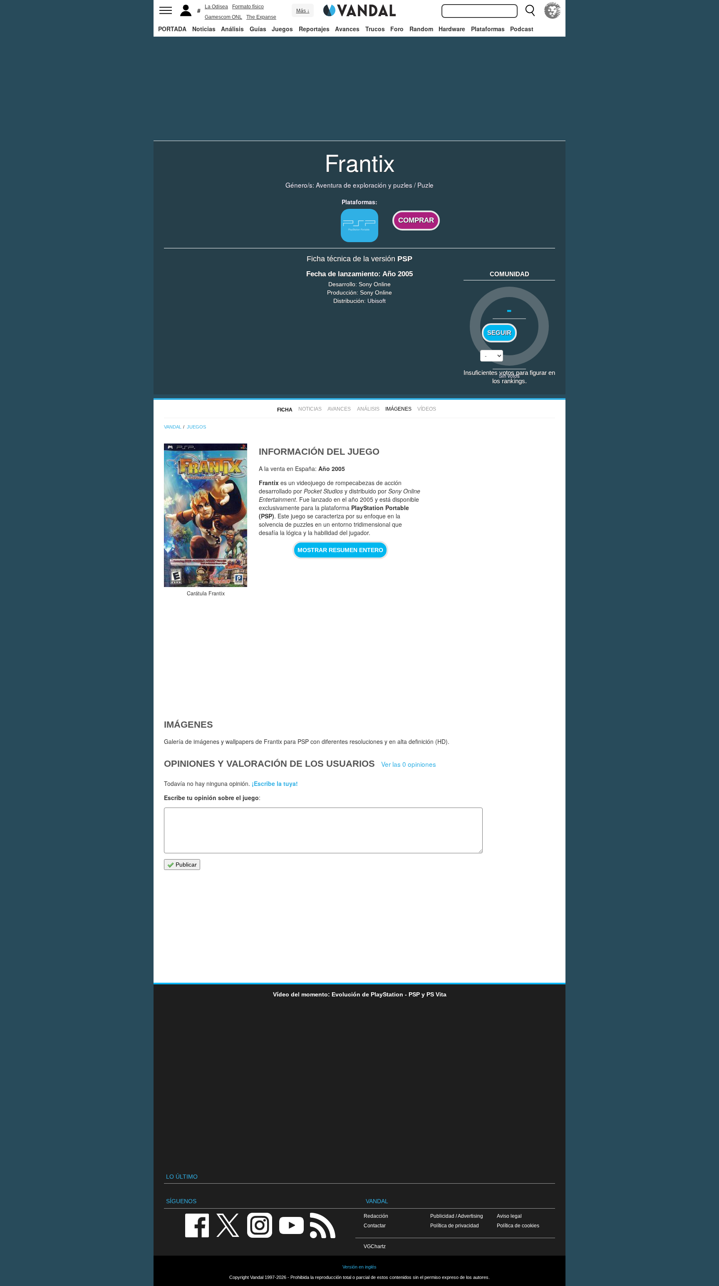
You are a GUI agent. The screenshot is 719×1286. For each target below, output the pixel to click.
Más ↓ (303, 11)
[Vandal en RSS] (322, 1224)
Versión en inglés (359, 1266)
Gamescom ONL (223, 17)
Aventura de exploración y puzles (364, 184)
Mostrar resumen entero (340, 550)
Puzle (425, 184)
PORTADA (172, 29)
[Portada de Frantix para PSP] (205, 515)
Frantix (360, 161)
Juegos (282, 29)
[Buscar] (530, 10)
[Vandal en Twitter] (228, 1224)
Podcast (521, 29)
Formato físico (248, 7)
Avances (347, 29)
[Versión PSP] (359, 225)
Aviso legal (509, 1216)
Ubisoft (376, 300)
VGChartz (375, 1246)
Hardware (452, 29)
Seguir (499, 333)
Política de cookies (518, 1225)
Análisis (232, 29)
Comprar (416, 220)
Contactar (375, 1225)
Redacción (376, 1216)
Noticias (204, 29)
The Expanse (261, 17)
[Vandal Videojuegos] (359, 9)
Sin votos (509, 375)
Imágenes (398, 409)
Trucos (375, 29)
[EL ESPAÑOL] (552, 10)
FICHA (285, 410)
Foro (397, 29)
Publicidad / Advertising (456, 1216)
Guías (258, 29)
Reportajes (314, 29)
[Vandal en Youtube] (291, 1224)
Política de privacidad (454, 1225)
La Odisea (216, 7)
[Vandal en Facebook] (196, 1224)
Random (421, 29)
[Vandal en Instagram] (259, 1224)
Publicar (185, 864)
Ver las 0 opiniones (408, 763)
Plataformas (488, 29)
